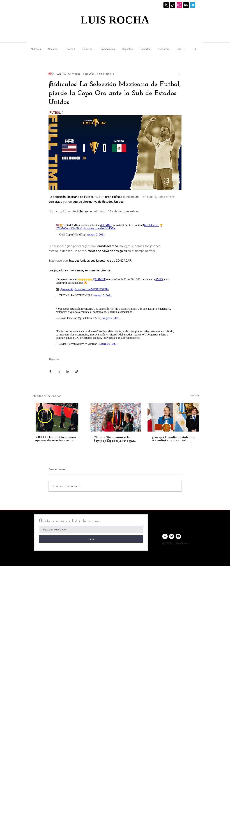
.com (186, 543)
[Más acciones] (179, 74)
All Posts (36, 49)
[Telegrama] (192, 5)
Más (179, 49)
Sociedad (145, 49)
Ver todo (195, 395)
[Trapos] (186, 5)
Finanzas (87, 49)
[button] (195, 49)
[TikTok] (172, 5)
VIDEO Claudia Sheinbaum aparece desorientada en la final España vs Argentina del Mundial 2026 (55, 439)
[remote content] (115, 229)
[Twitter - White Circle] (171, 536)
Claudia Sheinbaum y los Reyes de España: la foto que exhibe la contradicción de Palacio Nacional (114, 439)
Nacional (53, 49)
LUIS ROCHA (114, 20)
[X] (166, 5)
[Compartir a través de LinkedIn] (68, 371)
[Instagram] (179, 5)
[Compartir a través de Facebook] (50, 371)
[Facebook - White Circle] (165, 536)
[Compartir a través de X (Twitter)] (59, 371)
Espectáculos (107, 49)
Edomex (70, 49)
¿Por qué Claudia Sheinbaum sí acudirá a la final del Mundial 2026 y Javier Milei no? (173, 439)
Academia (163, 49)
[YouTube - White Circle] (178, 536)
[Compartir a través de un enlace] (76, 371)
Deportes (127, 49)
